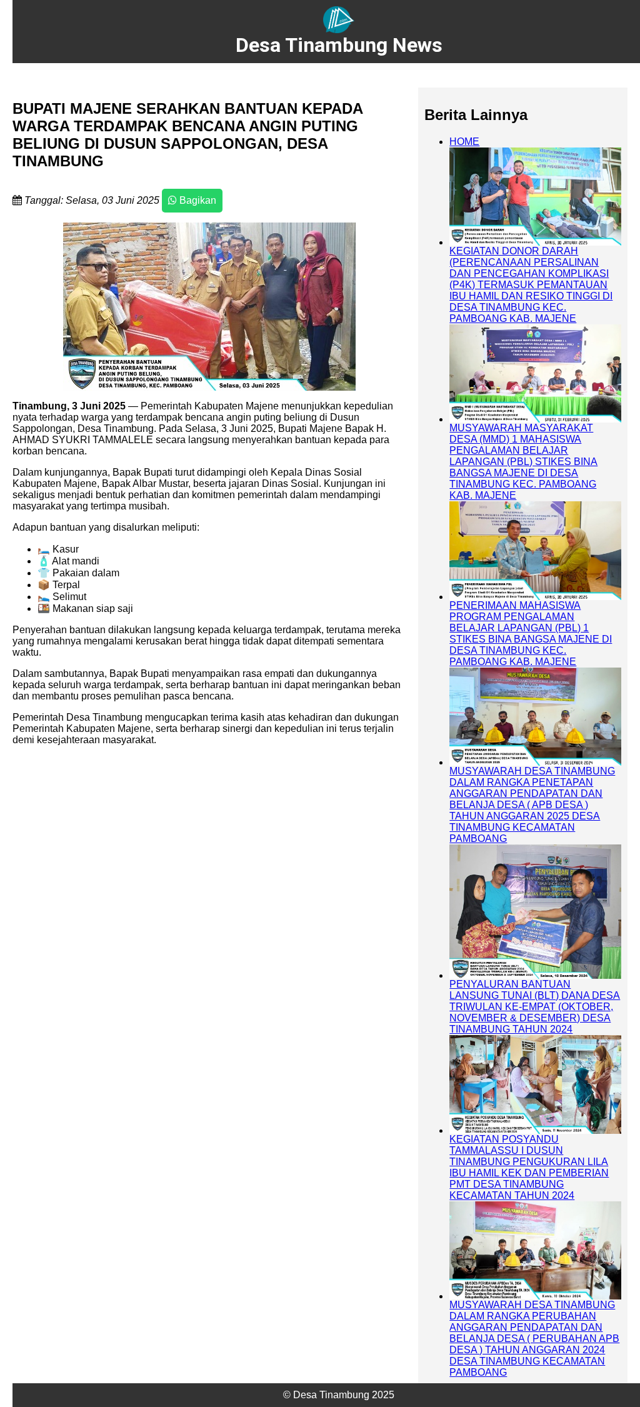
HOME (464, 141)
